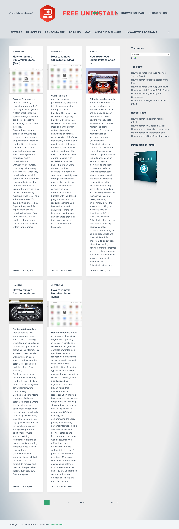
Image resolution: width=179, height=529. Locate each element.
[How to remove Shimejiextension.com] (103, 80)
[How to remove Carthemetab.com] (26, 311)
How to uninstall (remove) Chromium (149, 86)
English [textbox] (135, 54)
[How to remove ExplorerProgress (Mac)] (26, 80)
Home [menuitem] (96, 13)
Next (113, 502)
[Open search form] (169, 32)
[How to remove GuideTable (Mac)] (64, 77)
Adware (16, 52)
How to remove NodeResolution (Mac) (61, 293)
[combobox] (150, 54)
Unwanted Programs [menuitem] (141, 32)
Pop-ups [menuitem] (75, 32)
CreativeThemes (56, 524)
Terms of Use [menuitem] (158, 13)
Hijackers (94, 52)
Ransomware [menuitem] (55, 32)
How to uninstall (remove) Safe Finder (150, 90)
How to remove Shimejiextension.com (102, 60)
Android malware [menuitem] (108, 32)
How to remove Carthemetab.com (148, 132)
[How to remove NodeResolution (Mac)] (64, 314)
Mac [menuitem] (88, 32)
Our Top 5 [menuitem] (111, 13)
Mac (23, 52)
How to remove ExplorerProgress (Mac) (24, 60)
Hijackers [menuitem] (33, 32)
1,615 (82, 502)
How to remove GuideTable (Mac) (148, 125)
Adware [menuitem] (16, 32)
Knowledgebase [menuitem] (133, 13)
